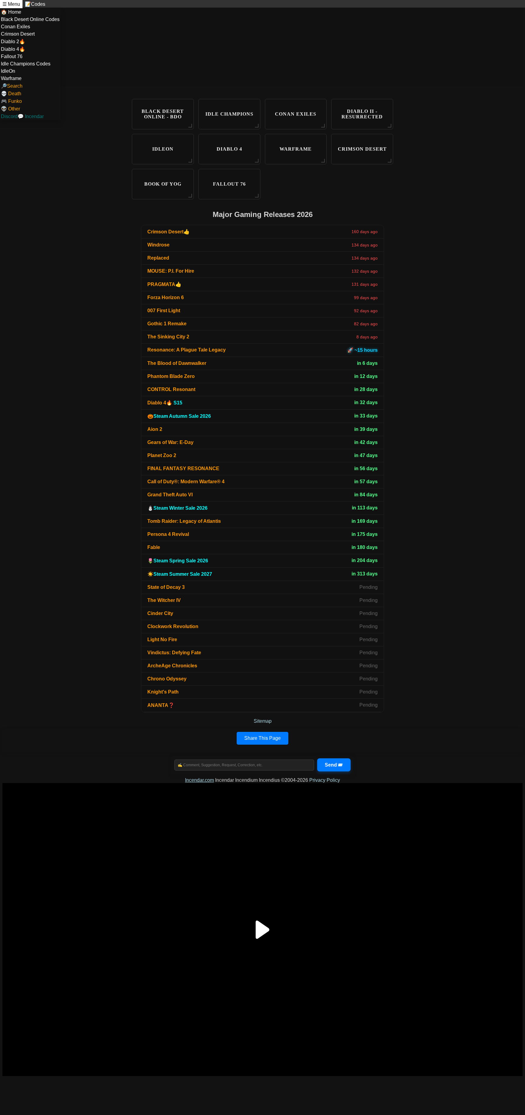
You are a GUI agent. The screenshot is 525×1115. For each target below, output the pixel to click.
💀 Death (11, 93)
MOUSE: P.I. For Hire (170, 271)
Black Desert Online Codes (30, 19)
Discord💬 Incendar (22, 116)
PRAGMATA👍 (164, 284)
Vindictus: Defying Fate (174, 652)
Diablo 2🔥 (13, 41)
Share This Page (262, 738)
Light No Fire (162, 639)
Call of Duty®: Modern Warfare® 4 (186, 481)
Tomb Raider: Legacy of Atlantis (184, 521)
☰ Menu (11, 4)
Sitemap (263, 721)
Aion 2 (154, 429)
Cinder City (160, 613)
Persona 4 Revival (168, 534)
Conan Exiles (15, 26)
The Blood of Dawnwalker (176, 363)
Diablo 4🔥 (13, 49)
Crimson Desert (18, 34)
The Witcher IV (164, 600)
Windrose (158, 244)
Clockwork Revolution (172, 626)
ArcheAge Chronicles (172, 665)
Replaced (158, 257)
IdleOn (8, 71)
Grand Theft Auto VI (170, 494)
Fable (153, 547)
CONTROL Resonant (171, 389)
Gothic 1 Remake (167, 323)
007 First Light (163, 310)
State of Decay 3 (166, 587)
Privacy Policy (324, 780)
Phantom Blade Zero (171, 376)
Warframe (11, 78)
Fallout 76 (11, 56)
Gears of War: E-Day (170, 442)
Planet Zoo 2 (161, 455)
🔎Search (11, 86)
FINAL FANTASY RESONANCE (183, 468)
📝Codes (35, 4)
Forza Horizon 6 (165, 297)
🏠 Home (11, 12)
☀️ (179, 574)
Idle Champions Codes (25, 63)
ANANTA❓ (160, 705)
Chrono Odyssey (167, 678)
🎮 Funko (11, 101)
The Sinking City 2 (168, 336)
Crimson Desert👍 (168, 231)
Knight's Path (163, 691)
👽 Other (10, 108)
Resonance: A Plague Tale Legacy (186, 349)
